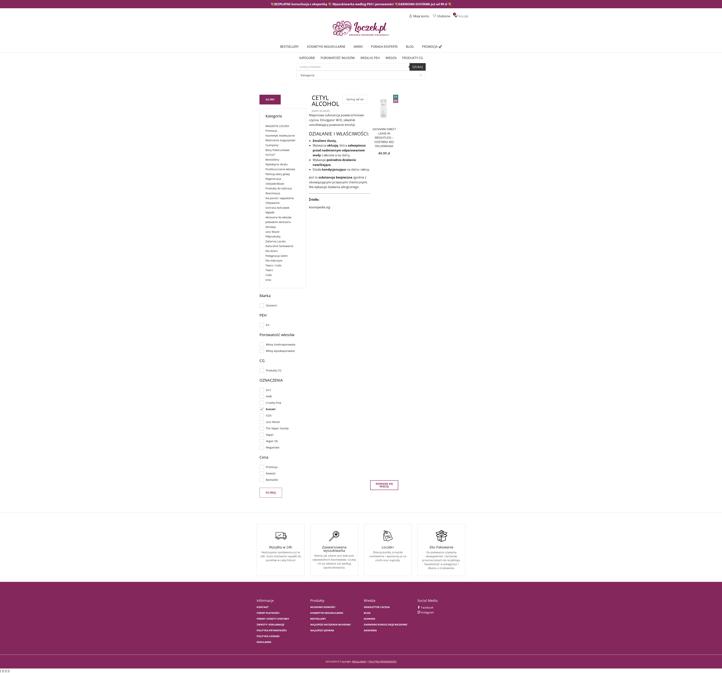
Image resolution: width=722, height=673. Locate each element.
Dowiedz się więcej (384, 485)
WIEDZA (391, 58)
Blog (410, 46)
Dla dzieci (271, 251)
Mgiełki (270, 212)
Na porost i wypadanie (279, 198)
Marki (358, 46)
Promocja (271, 130)
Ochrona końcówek (277, 207)
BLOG (367, 613)
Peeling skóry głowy (277, 174)
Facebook (426, 607)
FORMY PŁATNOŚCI (268, 613)
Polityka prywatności (272, 630)
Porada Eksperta (384, 46)
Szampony (271, 145)
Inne (268, 280)
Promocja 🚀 (432, 46)
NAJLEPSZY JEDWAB (322, 630)
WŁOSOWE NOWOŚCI (322, 607)
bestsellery (318, 619)
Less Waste (272, 232)
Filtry (270, 99)
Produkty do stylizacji (278, 188)
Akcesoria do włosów (278, 217)
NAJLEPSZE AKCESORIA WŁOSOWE (330, 624)
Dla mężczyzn (274, 260)
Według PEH (370, 58)
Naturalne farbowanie (279, 246)
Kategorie (307, 58)
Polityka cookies (268, 636)
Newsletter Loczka (377, 607)
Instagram (427, 612)
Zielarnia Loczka (275, 241)
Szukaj (417, 67)
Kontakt (263, 607)
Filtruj (271, 492)
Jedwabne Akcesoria (278, 222)
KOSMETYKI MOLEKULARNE (326, 613)
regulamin (359, 661)
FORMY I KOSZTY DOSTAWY (273, 619)
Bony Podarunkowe (277, 150)
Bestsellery (289, 46)
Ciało (268, 275)
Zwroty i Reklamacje (270, 624)
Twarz (269, 270)
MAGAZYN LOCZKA (277, 126)
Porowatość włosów (338, 58)
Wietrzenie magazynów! (280, 140)
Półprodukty (273, 236)
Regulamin (264, 642)
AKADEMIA (370, 630)
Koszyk (461, 16)
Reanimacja (272, 193)
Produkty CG (412, 58)
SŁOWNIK (369, 619)
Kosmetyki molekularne (326, 46)
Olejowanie (272, 203)
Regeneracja (273, 179)
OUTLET (270, 155)
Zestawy (270, 227)
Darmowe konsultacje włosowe (385, 624)
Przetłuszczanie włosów (280, 169)
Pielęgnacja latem (276, 256)
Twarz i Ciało (273, 265)
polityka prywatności (383, 661)
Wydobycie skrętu (276, 164)
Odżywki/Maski (274, 183)
